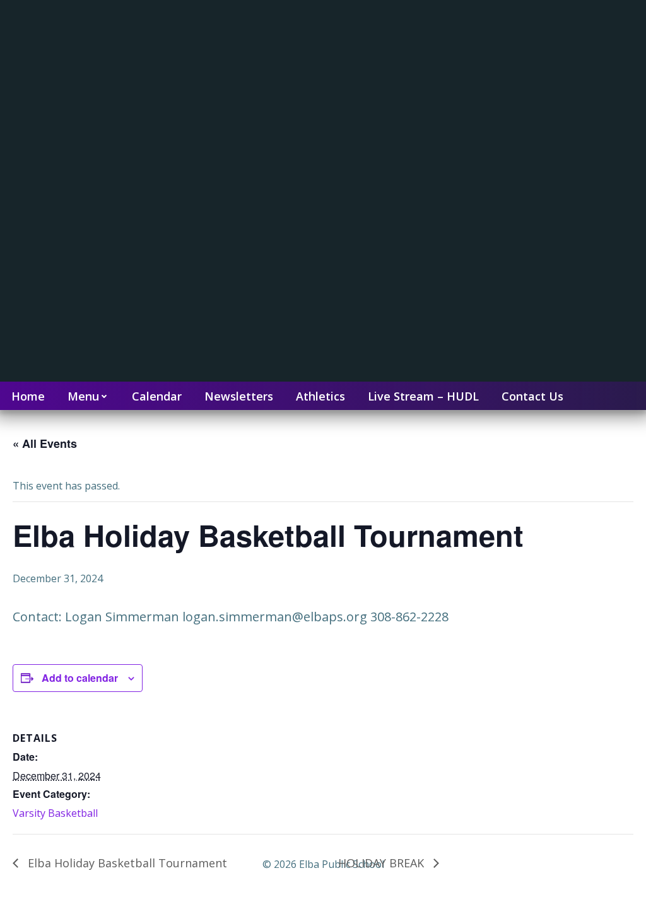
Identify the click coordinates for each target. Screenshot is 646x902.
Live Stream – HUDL (423, 396)
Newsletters (238, 396)
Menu (83, 396)
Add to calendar (80, 678)
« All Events (45, 443)
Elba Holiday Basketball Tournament (126, 862)
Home (28, 396)
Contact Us (532, 396)
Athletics (320, 396)
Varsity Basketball (55, 813)
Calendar (157, 396)
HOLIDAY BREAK (382, 862)
